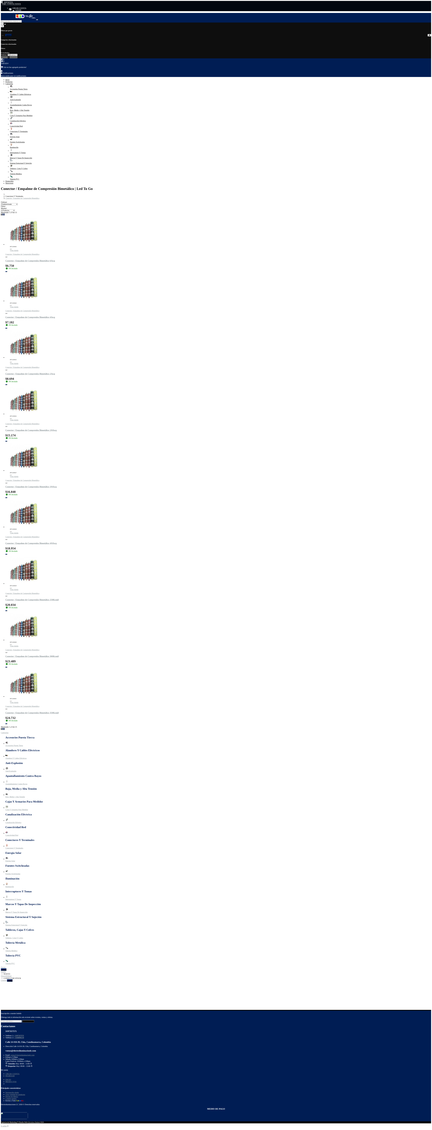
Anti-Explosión (15, 100)
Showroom (9, 183)
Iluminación (14, 147)
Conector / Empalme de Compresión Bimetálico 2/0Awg (31, 430)
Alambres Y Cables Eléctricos (20, 94)
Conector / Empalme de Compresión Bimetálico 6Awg (30, 261)
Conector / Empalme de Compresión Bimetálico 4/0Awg (31, 543)
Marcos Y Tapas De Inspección (21, 158)
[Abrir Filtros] (6, 206)
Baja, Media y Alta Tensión (19, 110)
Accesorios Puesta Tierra (18, 89)
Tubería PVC (14, 179)
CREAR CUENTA (12, 1074)
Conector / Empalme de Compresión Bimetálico (22, 198)
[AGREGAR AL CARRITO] (6, 271)
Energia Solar (15, 137)
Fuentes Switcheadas (17, 142)
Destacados (9, 181)
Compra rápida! (11, 1099)
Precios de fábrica (11, 1097)
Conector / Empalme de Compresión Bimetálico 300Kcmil (32, 656)
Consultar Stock (12, 978)
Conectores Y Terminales (19, 131)
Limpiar (4, 980)
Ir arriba (4, 1126)
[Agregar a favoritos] (6, 313)
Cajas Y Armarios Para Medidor (21, 116)
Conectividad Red (16, 126)
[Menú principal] (37, 19)
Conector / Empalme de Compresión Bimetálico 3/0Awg (31, 486)
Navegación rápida (12, 1092)
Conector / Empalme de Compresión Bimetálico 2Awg (30, 374)
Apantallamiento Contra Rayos (21, 105)
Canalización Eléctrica (18, 121)
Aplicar (8, 35)
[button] (18, 10)
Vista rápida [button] (14, 250)
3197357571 (8, 2)
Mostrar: (4, 208)
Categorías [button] (4, 733)
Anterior (4, 57)
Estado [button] (3, 972)
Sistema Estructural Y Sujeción (21, 163)
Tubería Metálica (16, 174)
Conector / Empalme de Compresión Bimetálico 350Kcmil (32, 713)
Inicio (7, 80)
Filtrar (4, 969)
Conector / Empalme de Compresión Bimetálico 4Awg (30, 317)
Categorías (9, 84)
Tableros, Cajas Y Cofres (19, 168)
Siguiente (13, 57)
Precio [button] (3, 967)
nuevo (7, 974)
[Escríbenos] (8, 1126)
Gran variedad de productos (15, 1095)
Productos (8, 82)
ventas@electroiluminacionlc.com (22, 1055)
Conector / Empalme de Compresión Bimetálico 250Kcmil (32, 600)
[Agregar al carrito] (11, 305)
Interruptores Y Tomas (18, 153)
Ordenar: (4, 55)
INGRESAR (10, 1076)
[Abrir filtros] (5, 24)
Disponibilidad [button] (6, 976)
